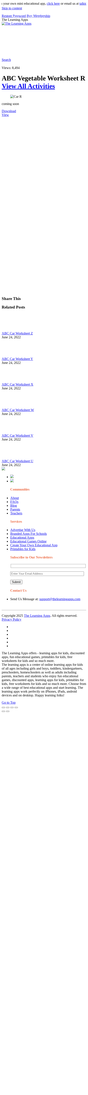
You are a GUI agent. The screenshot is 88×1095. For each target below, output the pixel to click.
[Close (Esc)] (3, 707)
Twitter (47, 50)
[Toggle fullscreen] (12, 707)
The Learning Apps (37, 615)
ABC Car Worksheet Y (17, 359)
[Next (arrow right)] (7, 711)
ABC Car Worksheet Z (17, 333)
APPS (16, 17)
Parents (15, 509)
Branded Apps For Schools (28, 533)
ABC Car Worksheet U (17, 461)
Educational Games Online (28, 541)
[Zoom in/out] (16, 707)
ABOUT (34, 26)
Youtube (34, 50)
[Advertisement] (44, 161)
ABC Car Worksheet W (18, 410)
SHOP (67, 26)
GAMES (59, 17)
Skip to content (12, 8)
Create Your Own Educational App (33, 545)
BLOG (51, 26)
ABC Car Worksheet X (17, 384)
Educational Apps (22, 537)
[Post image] (13, 329)
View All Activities (28, 86)
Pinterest (17, 34)
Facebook (61, 50)
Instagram (18, 50)
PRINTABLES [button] (37, 17)
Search (76, 50)
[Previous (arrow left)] (3, 711)
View (5, 115)
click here (49, 3)
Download (9, 111)
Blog (13, 505)
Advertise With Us (22, 530)
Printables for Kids (22, 549)
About (14, 498)
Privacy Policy (11, 619)
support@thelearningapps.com (59, 599)
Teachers (16, 513)
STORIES (18, 26)
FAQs (14, 502)
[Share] (7, 707)
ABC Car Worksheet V (17, 435)
